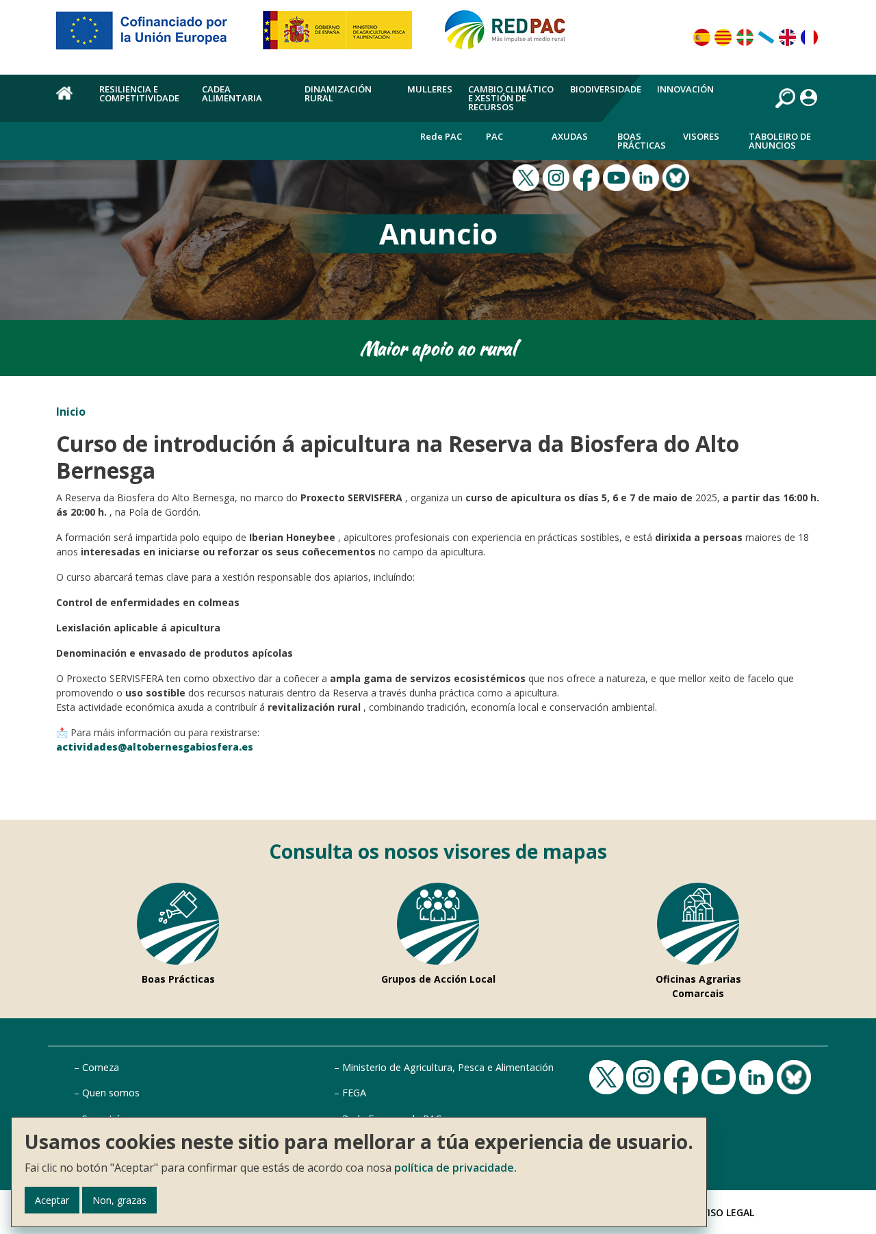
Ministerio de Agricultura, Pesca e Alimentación (448, 1067)
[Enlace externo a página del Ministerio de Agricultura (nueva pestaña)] (342, 36)
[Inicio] (511, 36)
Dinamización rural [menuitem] (338, 93)
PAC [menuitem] (494, 136)
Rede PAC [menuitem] (441, 136)
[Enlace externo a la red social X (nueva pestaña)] (528, 176)
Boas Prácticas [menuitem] (641, 140)
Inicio (71, 411)
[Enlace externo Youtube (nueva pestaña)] (618, 176)
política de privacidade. (455, 1167)
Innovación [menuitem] (685, 89)
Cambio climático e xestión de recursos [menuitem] (511, 98)
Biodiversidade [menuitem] (605, 89)
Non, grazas (119, 1200)
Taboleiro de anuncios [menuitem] (780, 140)
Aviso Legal (724, 1212)
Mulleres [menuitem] (429, 89)
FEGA (354, 1092)
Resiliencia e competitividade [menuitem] (139, 93)
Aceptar (52, 1200)
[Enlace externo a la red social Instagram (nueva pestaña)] (558, 176)
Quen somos (111, 1092)
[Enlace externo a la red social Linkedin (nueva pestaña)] (647, 176)
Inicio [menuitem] (69, 100)
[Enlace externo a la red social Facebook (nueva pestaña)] (588, 176)
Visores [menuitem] (701, 136)
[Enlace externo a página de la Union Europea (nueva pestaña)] (151, 36)
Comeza (100, 1067)
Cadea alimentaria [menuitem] (232, 93)
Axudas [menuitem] (570, 136)
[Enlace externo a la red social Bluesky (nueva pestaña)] (677, 176)
